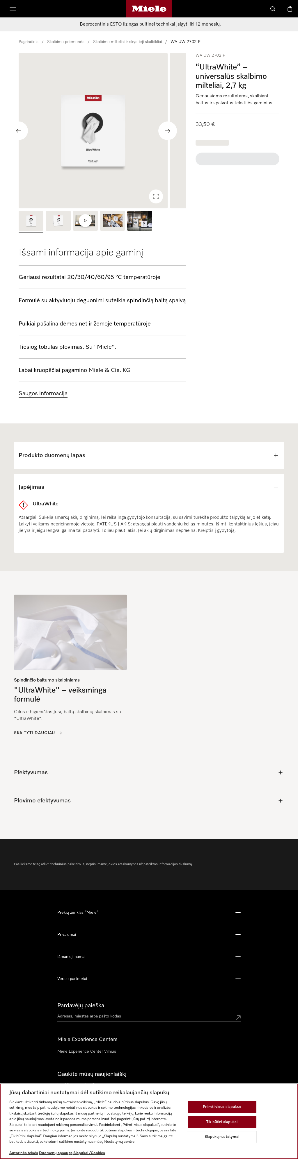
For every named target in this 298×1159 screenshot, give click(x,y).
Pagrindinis (28, 42)
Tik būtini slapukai (221, 1122)
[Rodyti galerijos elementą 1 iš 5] (31, 221)
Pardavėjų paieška (80, 1005)
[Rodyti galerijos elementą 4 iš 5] (112, 221)
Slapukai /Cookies (89, 1153)
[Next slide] (167, 130)
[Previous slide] (18, 130)
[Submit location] (238, 1017)
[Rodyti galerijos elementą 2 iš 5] (58, 221)
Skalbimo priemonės (65, 42)
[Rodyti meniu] (12, 8)
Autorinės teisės (23, 1153)
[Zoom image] (156, 196)
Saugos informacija (43, 393)
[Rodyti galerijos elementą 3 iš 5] (85, 221)
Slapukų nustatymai (222, 1137)
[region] (102, 130)
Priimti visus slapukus (222, 1107)
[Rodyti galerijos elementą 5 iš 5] (139, 221)
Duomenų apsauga (55, 1153)
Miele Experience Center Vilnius (86, 1051)
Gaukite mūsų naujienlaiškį (92, 1074)
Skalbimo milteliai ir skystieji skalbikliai (127, 42)
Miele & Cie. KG (109, 370)
